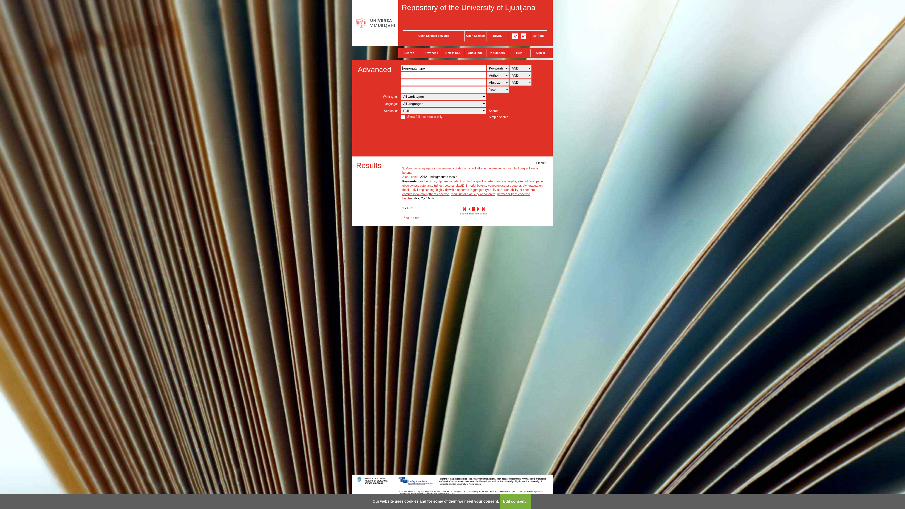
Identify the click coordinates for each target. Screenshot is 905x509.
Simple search (498, 117)
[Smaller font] (515, 36)
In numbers (497, 53)
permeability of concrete (513, 194)
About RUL (475, 53)
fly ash (497, 190)
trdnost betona (444, 185)
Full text (407, 198)
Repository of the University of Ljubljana (468, 7)
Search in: (391, 111)
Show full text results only (425, 117)
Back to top (411, 218)
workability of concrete (519, 190)
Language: (391, 104)
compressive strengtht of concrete (425, 194)
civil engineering (423, 190)
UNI (462, 181)
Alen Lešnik (410, 177)
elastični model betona (471, 185)
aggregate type (481, 190)
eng (541, 35)
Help (519, 53)
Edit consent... (515, 501)
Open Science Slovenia (433, 35)
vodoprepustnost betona (504, 185)
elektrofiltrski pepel (530, 181)
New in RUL (453, 53)
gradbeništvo (427, 181)
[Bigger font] (523, 36)
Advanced (431, 53)
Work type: (390, 97)
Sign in (540, 53)
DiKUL (497, 35)
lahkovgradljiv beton (480, 181)
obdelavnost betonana (417, 185)
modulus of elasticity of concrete (473, 194)
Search (409, 53)
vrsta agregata (506, 181)
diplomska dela (448, 181)
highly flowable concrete (452, 190)
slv (535, 35)
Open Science (475, 35)
